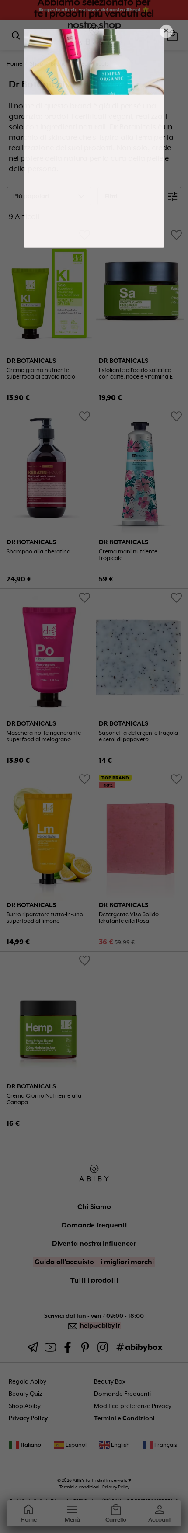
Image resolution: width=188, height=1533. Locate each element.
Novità (113, 149)
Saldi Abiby (113, 186)
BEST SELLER (113, 167)
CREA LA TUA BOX (113, 205)
